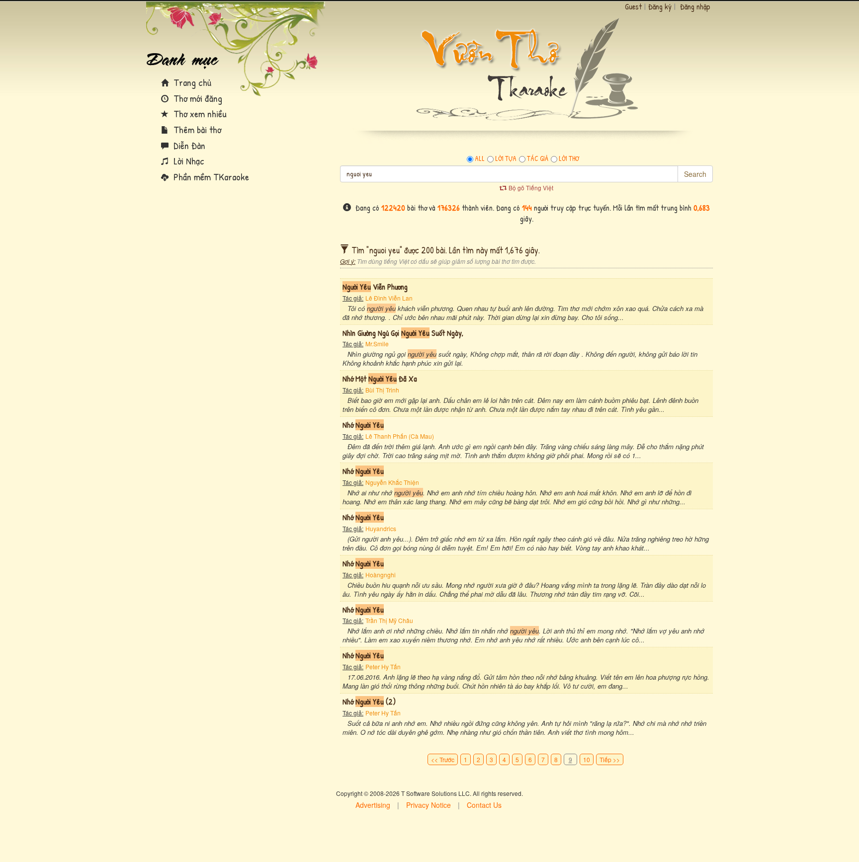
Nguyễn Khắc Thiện (392, 482)
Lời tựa (505, 158)
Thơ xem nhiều (199, 113)
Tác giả (537, 158)
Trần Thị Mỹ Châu (389, 620)
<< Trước (442, 759)
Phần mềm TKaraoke (210, 176)
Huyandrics (380, 528)
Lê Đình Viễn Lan (389, 298)
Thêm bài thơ (196, 129)
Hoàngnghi (380, 574)
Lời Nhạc (187, 160)
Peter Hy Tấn (383, 666)
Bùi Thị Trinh (382, 390)
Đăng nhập (695, 6)
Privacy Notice (428, 805)
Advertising (372, 805)
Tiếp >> (610, 759)
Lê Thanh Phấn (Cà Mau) (399, 436)
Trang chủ (191, 82)
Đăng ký (660, 6)
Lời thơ (569, 158)
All (480, 158)
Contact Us (484, 805)
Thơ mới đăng (196, 98)
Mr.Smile (377, 343)
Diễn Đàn (188, 145)
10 (586, 759)
